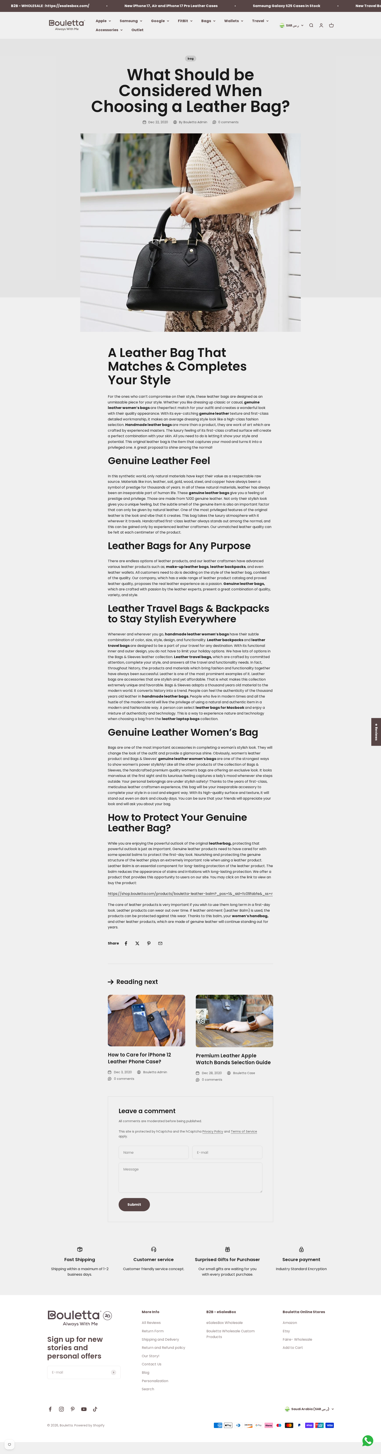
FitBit (183, 20)
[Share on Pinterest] (148, 943)
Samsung (129, 20)
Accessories (107, 29)
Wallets (231, 20)
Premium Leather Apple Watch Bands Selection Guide (233, 1059)
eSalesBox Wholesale (224, 1322)
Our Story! (150, 1356)
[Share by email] (160, 943)
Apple (101, 20)
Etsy (286, 1331)
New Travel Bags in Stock (344, 5)
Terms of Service (244, 1131)
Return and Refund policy (163, 1347)
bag (191, 58)
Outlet (137, 29)
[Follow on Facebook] (50, 1409)
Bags (206, 20)
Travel (258, 20)
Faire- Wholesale (297, 1339)
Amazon (290, 1322)
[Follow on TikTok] (95, 1409)
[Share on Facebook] (125, 943)
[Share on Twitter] (137, 943)
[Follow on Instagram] (61, 1409)
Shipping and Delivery (160, 1339)
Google (158, 20)
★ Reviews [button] (376, 731)
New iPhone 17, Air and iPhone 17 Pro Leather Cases (136, 5)
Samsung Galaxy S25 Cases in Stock (252, 5)
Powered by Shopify (89, 1425)
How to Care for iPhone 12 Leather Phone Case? (139, 1058)
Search (148, 1389)
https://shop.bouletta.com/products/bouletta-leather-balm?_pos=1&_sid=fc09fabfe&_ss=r (190, 893)
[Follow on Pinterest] (73, 1409)
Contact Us (151, 1364)
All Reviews (151, 1322)
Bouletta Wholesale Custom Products (230, 1334)
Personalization (155, 1380)
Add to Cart (293, 1347)
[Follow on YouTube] (84, 1409)
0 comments (228, 122)
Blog (145, 1372)
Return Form (153, 1331)
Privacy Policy (212, 1131)
